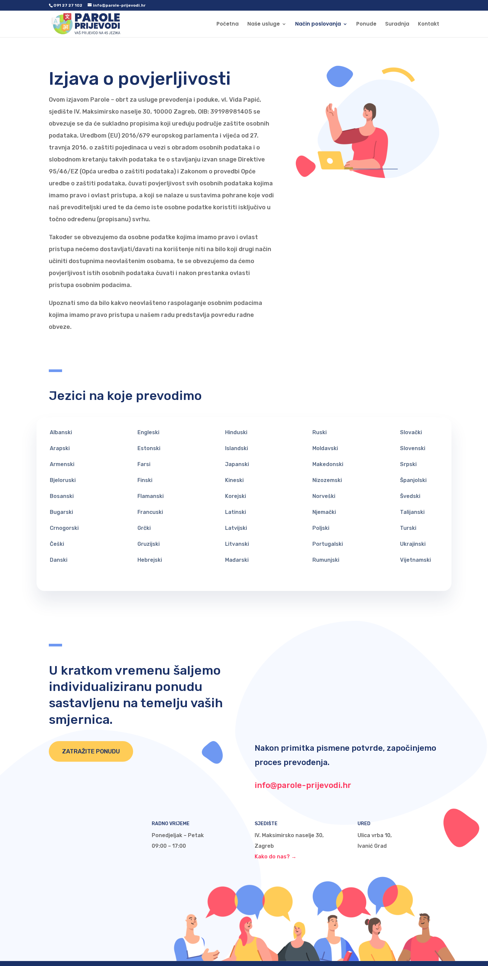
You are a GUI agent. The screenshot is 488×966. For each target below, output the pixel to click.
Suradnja (397, 24)
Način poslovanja (318, 24)
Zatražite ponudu (91, 751)
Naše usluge (263, 24)
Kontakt (428, 24)
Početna (227, 24)
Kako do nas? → (275, 856)
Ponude (366, 24)
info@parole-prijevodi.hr (303, 785)
